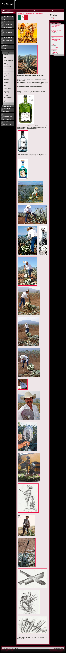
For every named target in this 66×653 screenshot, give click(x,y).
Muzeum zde (29, 10)
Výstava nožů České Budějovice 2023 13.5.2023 (57, 35)
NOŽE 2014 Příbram (7, 24)
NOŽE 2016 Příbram (7, 29)
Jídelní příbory (6, 54)
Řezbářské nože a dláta (7, 92)
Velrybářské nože (7, 95)
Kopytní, (5, 75)
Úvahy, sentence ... (7, 119)
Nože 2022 (5, 43)
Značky (5, 48)
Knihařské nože (6, 79)
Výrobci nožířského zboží (7, 106)
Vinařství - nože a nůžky (8, 97)
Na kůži (5, 85)
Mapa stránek (11, 0)
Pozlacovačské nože (7, 88)
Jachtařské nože (6, 72)
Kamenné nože (6, 73)
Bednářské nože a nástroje (8, 60)
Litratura (5, 121)
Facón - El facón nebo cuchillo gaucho (7, 70)
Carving (5, 63)
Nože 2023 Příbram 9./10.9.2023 (55, 26)
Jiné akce (5, 45)
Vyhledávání (4, 10)
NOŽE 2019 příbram (7, 37)
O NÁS (4, 19)
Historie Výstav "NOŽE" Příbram (7, 125)
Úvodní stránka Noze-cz (21, 10)
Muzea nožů (6, 111)
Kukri (4, 76)
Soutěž (52, 44)
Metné (5, 100)
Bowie (5, 61)
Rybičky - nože (6, 91)
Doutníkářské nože (7, 69)
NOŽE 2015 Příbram (7, 27)
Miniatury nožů (6, 82)
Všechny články (54, 52)
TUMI (4, 94)
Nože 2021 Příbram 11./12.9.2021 (55, 48)
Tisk (8, 0)
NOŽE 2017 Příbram (7, 32)
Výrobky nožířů (35, 10)
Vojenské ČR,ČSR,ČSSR (7, 98)
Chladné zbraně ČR (6, 103)
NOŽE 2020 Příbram (7, 40)
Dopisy (5, 67)
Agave (5, 57)
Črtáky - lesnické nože (7, 66)
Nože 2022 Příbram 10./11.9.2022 (55, 40)
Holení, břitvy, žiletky (7, 104)
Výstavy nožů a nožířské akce (6, 109)
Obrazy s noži (6, 113)
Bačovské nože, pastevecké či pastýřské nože (8, 59)
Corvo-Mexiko (6, 64)
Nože (40, 10)
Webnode (61, 648)
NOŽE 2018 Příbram (7, 35)
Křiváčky (5, 101)
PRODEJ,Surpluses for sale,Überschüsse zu (8, 117)
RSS (15, 0)
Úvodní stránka (4, 0)
